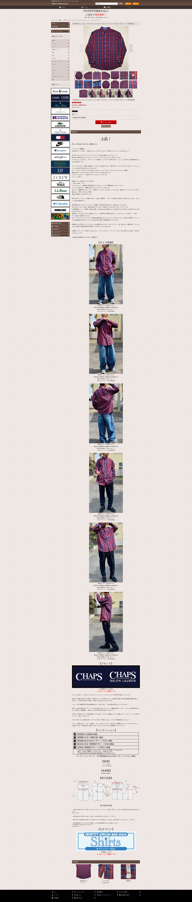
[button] (129, 7)
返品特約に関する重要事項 (79, 117)
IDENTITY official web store (60, 3)
